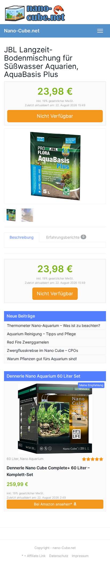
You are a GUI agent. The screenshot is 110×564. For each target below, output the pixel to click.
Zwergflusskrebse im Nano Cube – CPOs (42, 350)
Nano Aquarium (32, 459)
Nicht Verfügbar (55, 116)
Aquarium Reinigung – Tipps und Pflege (41, 333)
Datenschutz (58, 556)
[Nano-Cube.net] (55, 13)
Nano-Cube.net (22, 31)
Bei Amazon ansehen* (53, 504)
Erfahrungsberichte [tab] (65, 237)
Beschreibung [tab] (22, 237)
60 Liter (12, 459)
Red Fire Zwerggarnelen (28, 342)
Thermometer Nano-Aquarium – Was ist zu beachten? (53, 325)
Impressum (80, 556)
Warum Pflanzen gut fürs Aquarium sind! (42, 358)
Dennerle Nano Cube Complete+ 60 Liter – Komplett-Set (48, 471)
